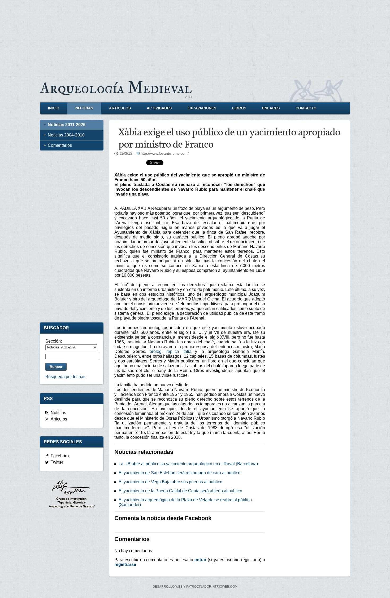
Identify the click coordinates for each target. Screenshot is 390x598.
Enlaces (271, 108)
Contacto (306, 108)
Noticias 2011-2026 (66, 124)
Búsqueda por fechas (65, 376)
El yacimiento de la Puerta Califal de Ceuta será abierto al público (180, 491)
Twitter (57, 462)
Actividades (159, 108)
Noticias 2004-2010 (66, 135)
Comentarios (60, 145)
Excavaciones (202, 108)
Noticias (84, 108)
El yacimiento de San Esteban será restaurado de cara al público (179, 473)
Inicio (53, 108)
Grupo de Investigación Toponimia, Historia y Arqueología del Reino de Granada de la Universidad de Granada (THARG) (71, 495)
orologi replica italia (170, 351)
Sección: (53, 341)
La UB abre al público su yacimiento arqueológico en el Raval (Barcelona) (188, 464)
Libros (239, 108)
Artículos (120, 108)
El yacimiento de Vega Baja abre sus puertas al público (170, 482)
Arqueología (116, 88)
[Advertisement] (195, 37)
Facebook (60, 456)
